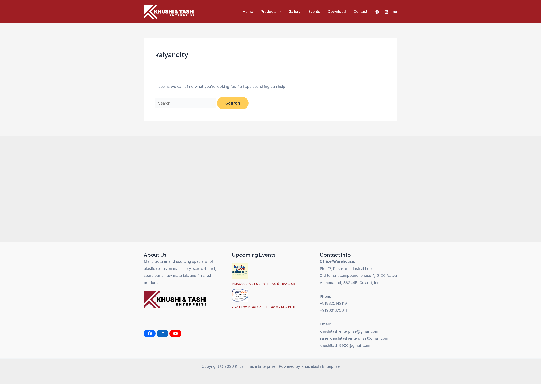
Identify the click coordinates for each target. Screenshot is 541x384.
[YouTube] (395, 12)
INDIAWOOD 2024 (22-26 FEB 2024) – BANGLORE (264, 283)
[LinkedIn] (162, 333)
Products (268, 11)
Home (247, 11)
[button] (278, 11)
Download (337, 11)
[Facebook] (377, 12)
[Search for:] (186, 103)
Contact (360, 11)
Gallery (294, 11)
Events (314, 11)
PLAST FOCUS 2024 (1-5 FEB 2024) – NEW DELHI (264, 307)
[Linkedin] (386, 12)
